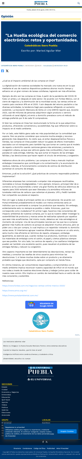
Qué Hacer (6, 400)
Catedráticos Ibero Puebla (41, 45)
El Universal (6, 423)
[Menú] (3, 3)
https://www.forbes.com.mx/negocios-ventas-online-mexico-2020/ (33, 286)
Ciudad (4, 389)
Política (5, 407)
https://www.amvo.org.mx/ (14, 290)
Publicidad (51, 448)
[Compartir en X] (7, 70)
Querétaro (46, 423)
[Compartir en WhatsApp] (10, 70)
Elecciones (6, 412)
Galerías (5, 410)
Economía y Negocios (10, 392)
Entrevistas (6, 395)
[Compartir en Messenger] (14, 70)
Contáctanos (27, 448)
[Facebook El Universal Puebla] (43, 442)
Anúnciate (6, 415)
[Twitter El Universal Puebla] (47, 442)
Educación (6, 397)
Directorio (17, 448)
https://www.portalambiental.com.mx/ (20, 295)
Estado (4, 387)
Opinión (5, 402)
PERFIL (77, 335)
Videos (4, 405)
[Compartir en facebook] (2, 70)
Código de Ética (39, 448)
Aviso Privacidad (62, 448)
